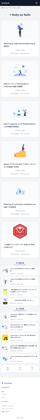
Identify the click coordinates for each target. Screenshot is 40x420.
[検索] (36, 3)
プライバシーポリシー (8, 409)
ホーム (5, 8)
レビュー (4, 394)
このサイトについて (7, 406)
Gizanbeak (8, 383)
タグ (10, 8)
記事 (2, 391)
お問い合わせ (5, 412)
